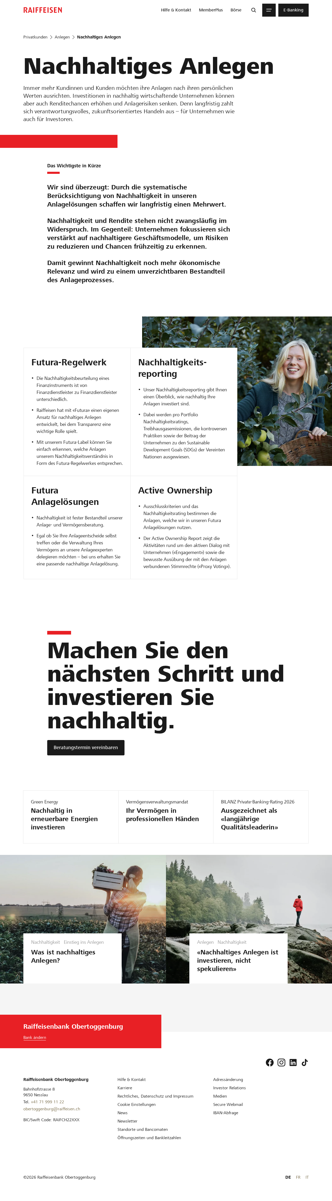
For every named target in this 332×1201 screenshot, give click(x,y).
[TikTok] (305, 1062)
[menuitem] (176, 10)
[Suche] (253, 10)
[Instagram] (281, 1062)
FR (298, 1177)
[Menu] (269, 10)
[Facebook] (270, 1062)
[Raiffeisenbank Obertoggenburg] (42, 10)
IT (307, 1177)
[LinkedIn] (293, 1062)
